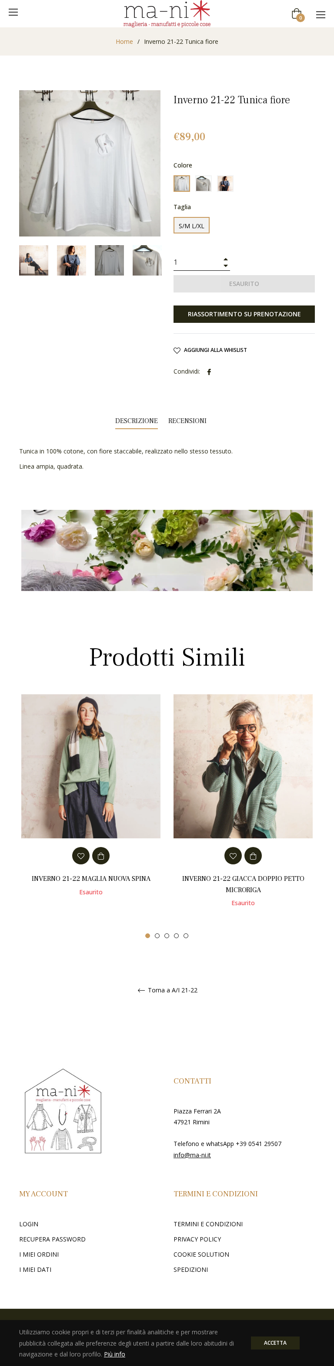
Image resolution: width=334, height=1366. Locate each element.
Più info (114, 1354)
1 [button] (147, 935)
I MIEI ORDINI (39, 1254)
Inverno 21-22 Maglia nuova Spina (91, 878)
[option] (91, 806)
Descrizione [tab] (136, 421)
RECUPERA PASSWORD (52, 1239)
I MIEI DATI (35, 1269)
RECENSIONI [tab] (188, 421)
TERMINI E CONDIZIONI (208, 1224)
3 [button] (166, 935)
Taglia (182, 207)
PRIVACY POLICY (197, 1239)
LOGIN (28, 1224)
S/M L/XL (191, 226)
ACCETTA (275, 1342)
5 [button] (186, 935)
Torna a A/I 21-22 (171, 990)
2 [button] (157, 935)
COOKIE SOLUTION (201, 1254)
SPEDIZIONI (191, 1269)
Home (124, 41)
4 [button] (176, 935)
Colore (183, 165)
